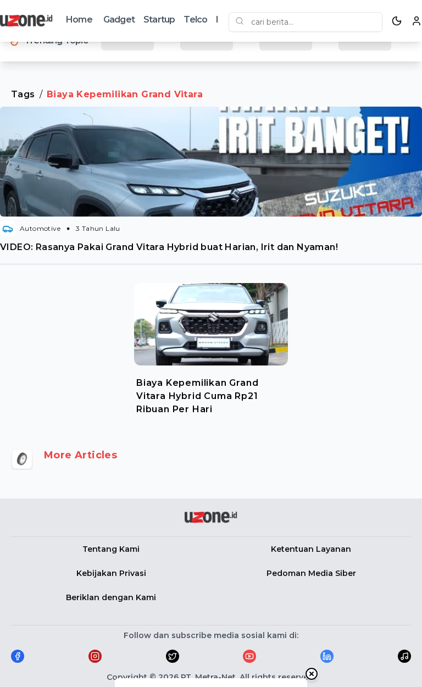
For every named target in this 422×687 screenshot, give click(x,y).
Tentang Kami (111, 549)
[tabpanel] (211, 346)
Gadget (119, 19)
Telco (195, 19)
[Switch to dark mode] (396, 20)
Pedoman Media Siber (311, 573)
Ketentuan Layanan (311, 549)
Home (79, 19)
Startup (159, 19)
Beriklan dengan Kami (111, 597)
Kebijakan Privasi (111, 573)
